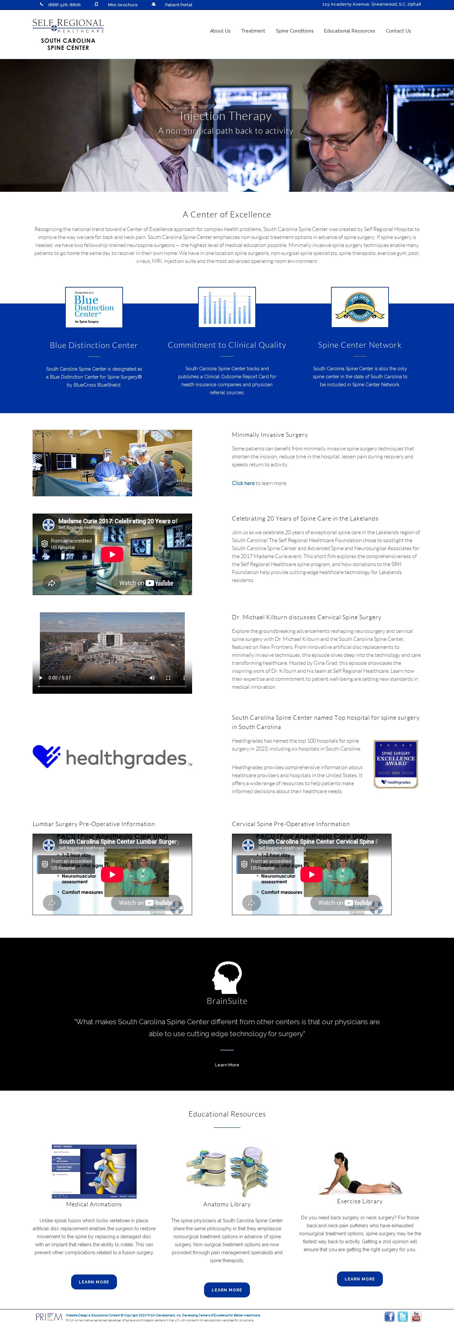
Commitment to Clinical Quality (227, 344)
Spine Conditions (295, 31)
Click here (243, 483)
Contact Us (398, 31)
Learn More (227, 1064)
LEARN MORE (94, 1282)
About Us (220, 31)
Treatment (253, 31)
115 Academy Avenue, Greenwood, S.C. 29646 (371, 4)
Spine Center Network (360, 344)
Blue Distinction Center (94, 345)
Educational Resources (349, 31)
